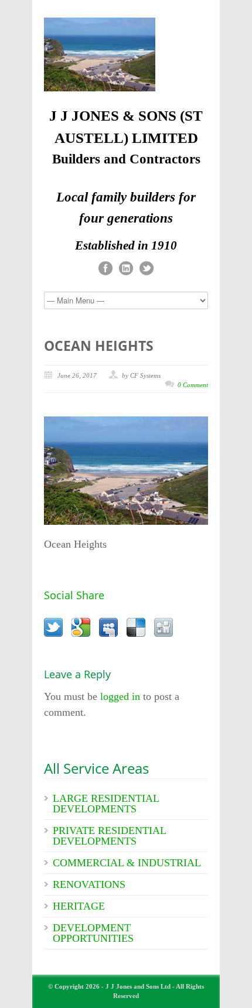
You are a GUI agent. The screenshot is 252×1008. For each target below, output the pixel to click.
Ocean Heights (99, 345)
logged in (120, 696)
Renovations (89, 884)
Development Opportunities (93, 933)
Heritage (79, 906)
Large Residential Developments (106, 803)
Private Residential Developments (109, 836)
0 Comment (193, 384)
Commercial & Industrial (127, 863)
